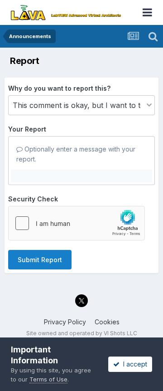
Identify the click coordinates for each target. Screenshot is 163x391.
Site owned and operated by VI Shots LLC (81, 333)
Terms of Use (48, 379)
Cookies (107, 322)
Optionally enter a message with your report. (75, 154)
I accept (133, 364)
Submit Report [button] (40, 260)
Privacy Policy (65, 322)
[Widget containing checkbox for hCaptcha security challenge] (76, 223)
